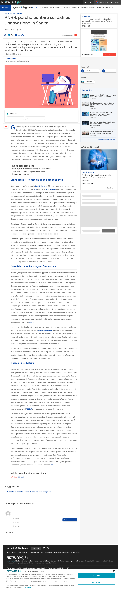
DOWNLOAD (109, 54)
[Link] (35, 519)
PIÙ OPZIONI (96, 582)
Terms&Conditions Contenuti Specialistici (57, 556)
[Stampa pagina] (22, 35)
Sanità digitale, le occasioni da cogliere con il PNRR (31, 169)
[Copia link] (19, 35)
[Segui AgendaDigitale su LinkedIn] (44, 552)
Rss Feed (25, 556)
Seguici (35, 552)
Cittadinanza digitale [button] (70, 7)
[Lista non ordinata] (27, 519)
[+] (40, 518)
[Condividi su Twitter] (12, 35)
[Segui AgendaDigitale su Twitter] (48, 552)
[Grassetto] (14, 519)
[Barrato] (22, 519)
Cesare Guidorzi (10, 59)
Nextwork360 (11, 565)
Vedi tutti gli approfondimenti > (107, 139)
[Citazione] (30, 519)
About (8, 556)
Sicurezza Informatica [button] (104, 7)
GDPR (31, 322)
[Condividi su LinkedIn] (8, 35)
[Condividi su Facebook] (5, 35)
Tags (19, 556)
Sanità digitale (16, 30)
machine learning (45, 330)
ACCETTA (96, 575)
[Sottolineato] (19, 519)
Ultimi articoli (43, 7)
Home (7, 30)
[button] (5, 8)
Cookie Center (75, 556)
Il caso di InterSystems (20, 174)
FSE (35, 189)
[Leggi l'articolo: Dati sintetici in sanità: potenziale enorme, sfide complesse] (99, 169)
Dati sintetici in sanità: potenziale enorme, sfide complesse (29, 492)
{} (37, 518)
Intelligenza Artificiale (88, 7)
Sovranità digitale (55, 7)
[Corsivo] (16, 519)
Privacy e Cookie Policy (36, 556)
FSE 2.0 (29, 409)
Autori (14, 556)
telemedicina (50, 189)
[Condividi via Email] (15, 35)
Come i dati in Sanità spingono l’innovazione (28, 172)
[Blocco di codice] (32, 519)
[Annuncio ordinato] (24, 519)
